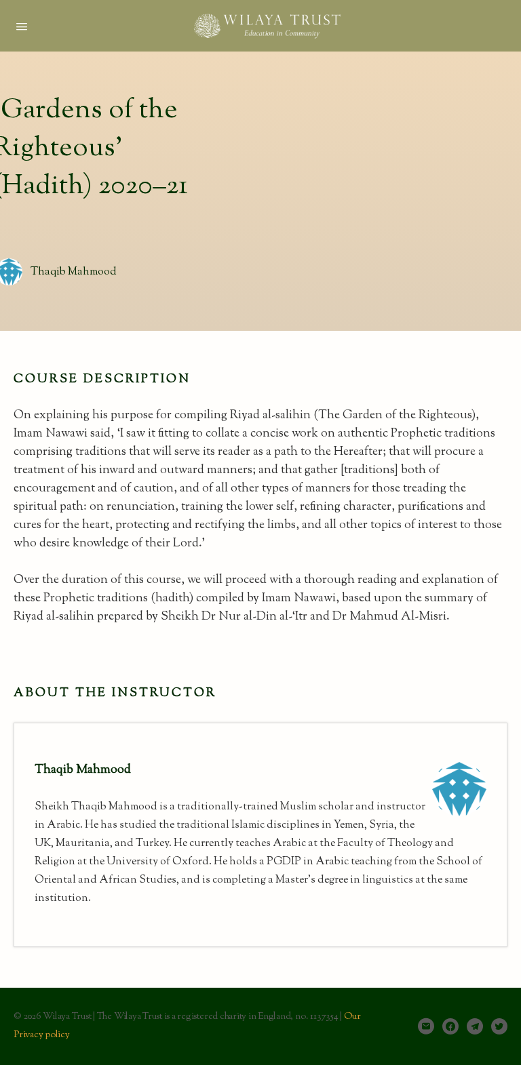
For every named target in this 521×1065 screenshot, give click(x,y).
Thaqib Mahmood (74, 272)
